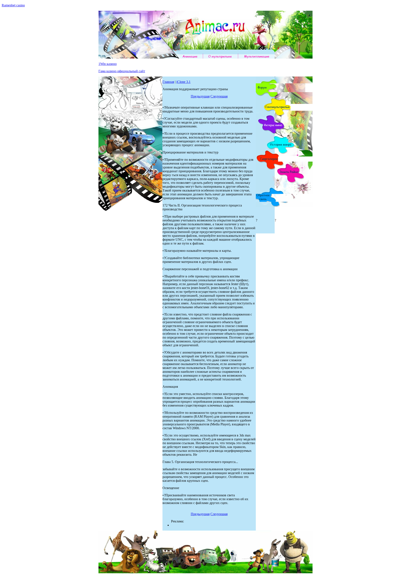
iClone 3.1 (183, 82)
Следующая (219, 96)
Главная (168, 82)
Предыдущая (200, 96)
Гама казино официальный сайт (121, 71)
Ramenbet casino (13, 5)
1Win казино (107, 64)
